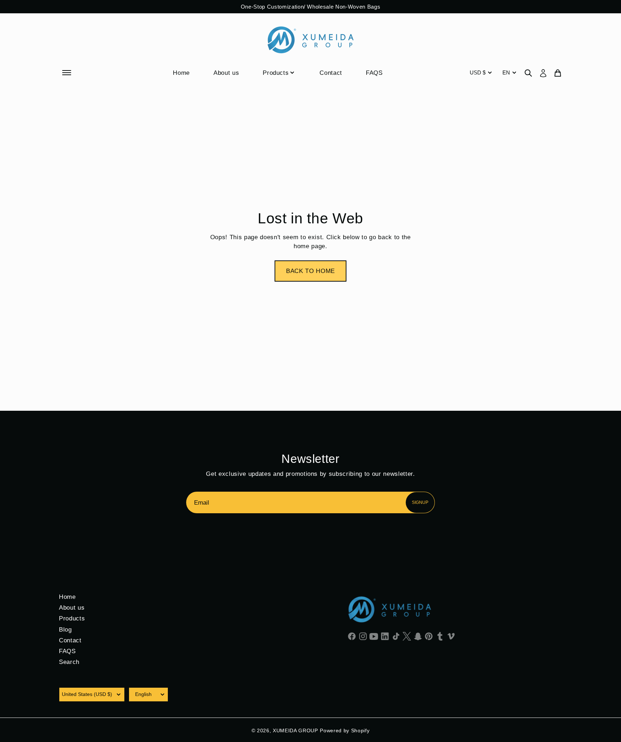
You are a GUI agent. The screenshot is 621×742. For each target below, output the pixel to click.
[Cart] (557, 72)
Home (181, 72)
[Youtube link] (374, 636)
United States (87, 694)
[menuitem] (481, 72)
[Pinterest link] (428, 636)
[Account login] (543, 72)
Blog (65, 629)
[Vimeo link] (450, 636)
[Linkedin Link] (385, 636)
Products (276, 72)
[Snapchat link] (418, 636)
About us (226, 72)
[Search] (528, 72)
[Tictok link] (395, 636)
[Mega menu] (67, 72)
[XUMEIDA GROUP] (310, 39)
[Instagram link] (363, 636)
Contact (330, 72)
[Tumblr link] (440, 636)
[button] (310, 271)
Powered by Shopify (344, 730)
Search (69, 662)
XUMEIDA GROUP (295, 730)
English (143, 694)
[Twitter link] (407, 636)
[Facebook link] (352, 636)
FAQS (374, 72)
